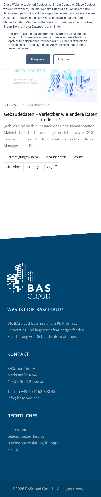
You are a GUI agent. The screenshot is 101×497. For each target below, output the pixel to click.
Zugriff (52, 166)
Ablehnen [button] (64, 59)
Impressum (16, 429)
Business (11, 105)
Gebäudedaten (55, 157)
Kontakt (13, 449)
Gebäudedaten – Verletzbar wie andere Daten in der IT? (50, 116)
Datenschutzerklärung (25, 436)
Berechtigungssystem (22, 157)
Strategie (33, 166)
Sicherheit (13, 166)
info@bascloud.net (23, 397)
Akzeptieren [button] (38, 59)
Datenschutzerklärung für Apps (33, 442)
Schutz (78, 157)
